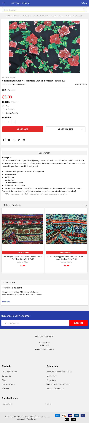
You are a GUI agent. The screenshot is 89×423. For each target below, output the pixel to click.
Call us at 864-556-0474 (44, 349)
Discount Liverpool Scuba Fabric (59, 372)
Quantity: (7, 117)
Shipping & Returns (9, 372)
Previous (82, 205)
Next (85, 205)
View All (48, 404)
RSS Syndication (8, 384)
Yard (7, 106)
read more (6, 301)
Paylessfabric (7, 404)
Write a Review (81, 84)
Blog (4, 380)
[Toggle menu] (3, 3)
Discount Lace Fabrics (55, 388)
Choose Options (23, 252)
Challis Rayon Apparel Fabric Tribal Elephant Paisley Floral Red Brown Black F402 (22, 257)
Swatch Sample (12, 113)
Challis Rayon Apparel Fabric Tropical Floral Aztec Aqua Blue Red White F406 (66, 257)
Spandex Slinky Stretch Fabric (58, 384)
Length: (10, 102)
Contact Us (6, 376)
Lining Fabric (51, 376)
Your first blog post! (12, 287)
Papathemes (32, 419)
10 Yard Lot (10, 109)
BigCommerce (37, 416)
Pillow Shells (51, 380)
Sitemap (5, 388)
